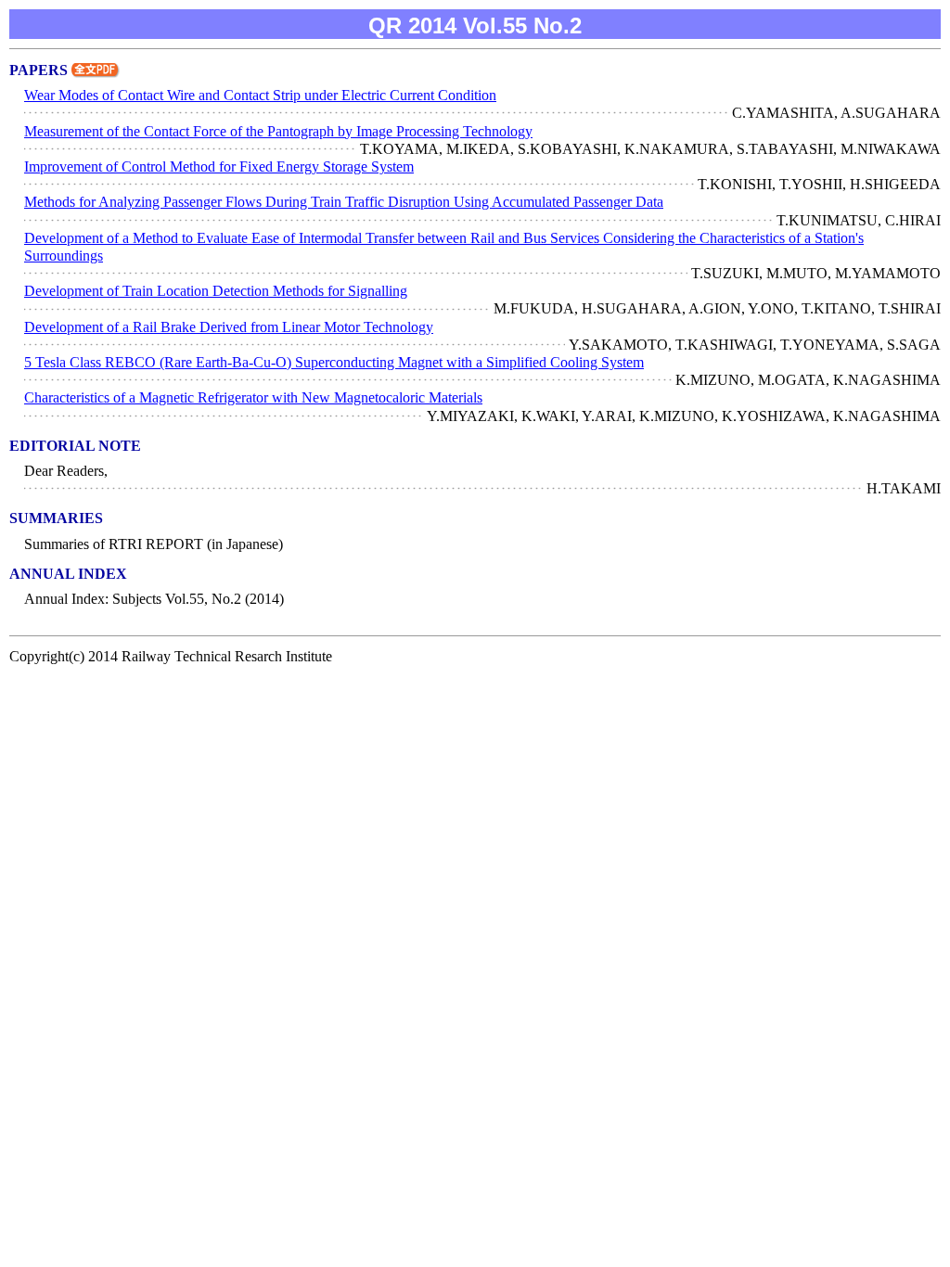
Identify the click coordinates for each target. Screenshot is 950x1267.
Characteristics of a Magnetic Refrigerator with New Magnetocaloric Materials (253, 397)
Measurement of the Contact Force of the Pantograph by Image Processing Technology (278, 131)
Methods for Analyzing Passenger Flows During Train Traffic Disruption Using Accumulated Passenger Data (343, 202)
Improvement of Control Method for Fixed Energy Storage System (219, 166)
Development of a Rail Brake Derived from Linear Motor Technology (228, 327)
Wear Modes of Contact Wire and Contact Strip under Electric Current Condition (260, 95)
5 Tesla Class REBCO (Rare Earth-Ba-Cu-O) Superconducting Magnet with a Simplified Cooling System (334, 362)
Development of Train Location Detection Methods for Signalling (215, 291)
